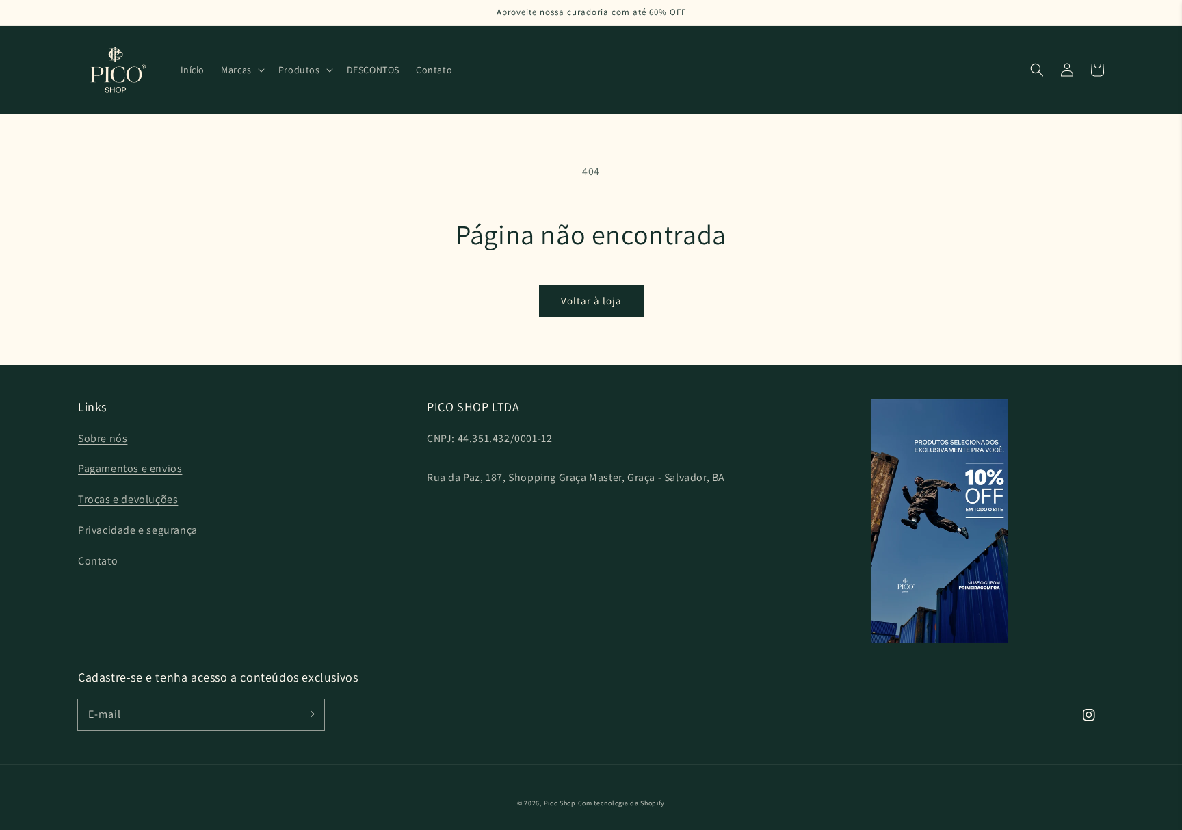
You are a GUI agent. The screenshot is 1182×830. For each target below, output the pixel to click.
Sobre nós (102, 438)
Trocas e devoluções (128, 499)
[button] (241, 69)
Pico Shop (560, 803)
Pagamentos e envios (130, 468)
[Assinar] (309, 714)
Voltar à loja (591, 300)
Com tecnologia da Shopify (622, 803)
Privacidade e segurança (138, 530)
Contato (98, 561)
